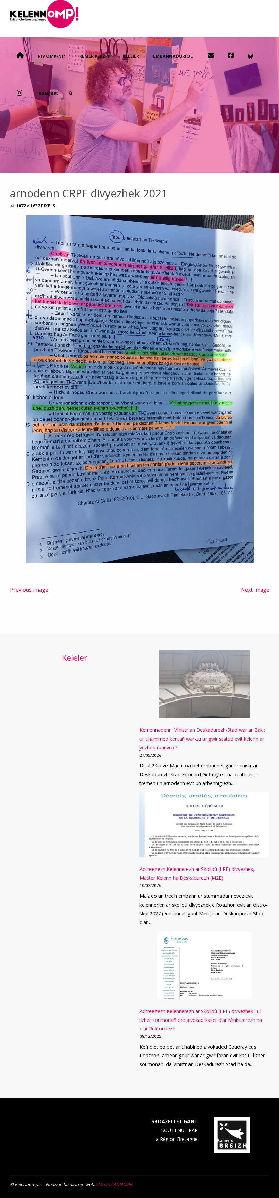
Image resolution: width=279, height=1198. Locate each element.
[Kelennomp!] (44, 14)
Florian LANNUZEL (114, 1184)
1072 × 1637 (28, 206)
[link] (71, 93)
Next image (255, 589)
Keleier (74, 657)
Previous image (29, 589)
